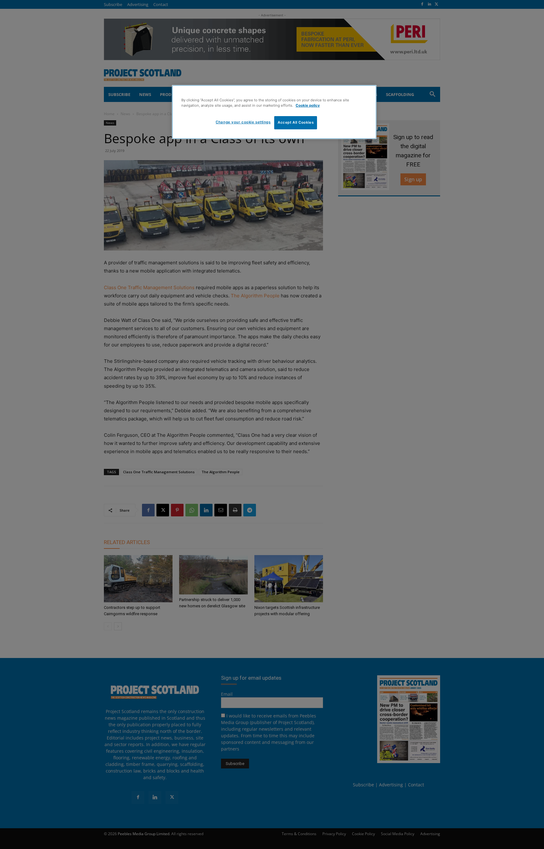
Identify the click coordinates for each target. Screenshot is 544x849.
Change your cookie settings (243, 122)
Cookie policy (308, 105)
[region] (274, 112)
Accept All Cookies (296, 122)
